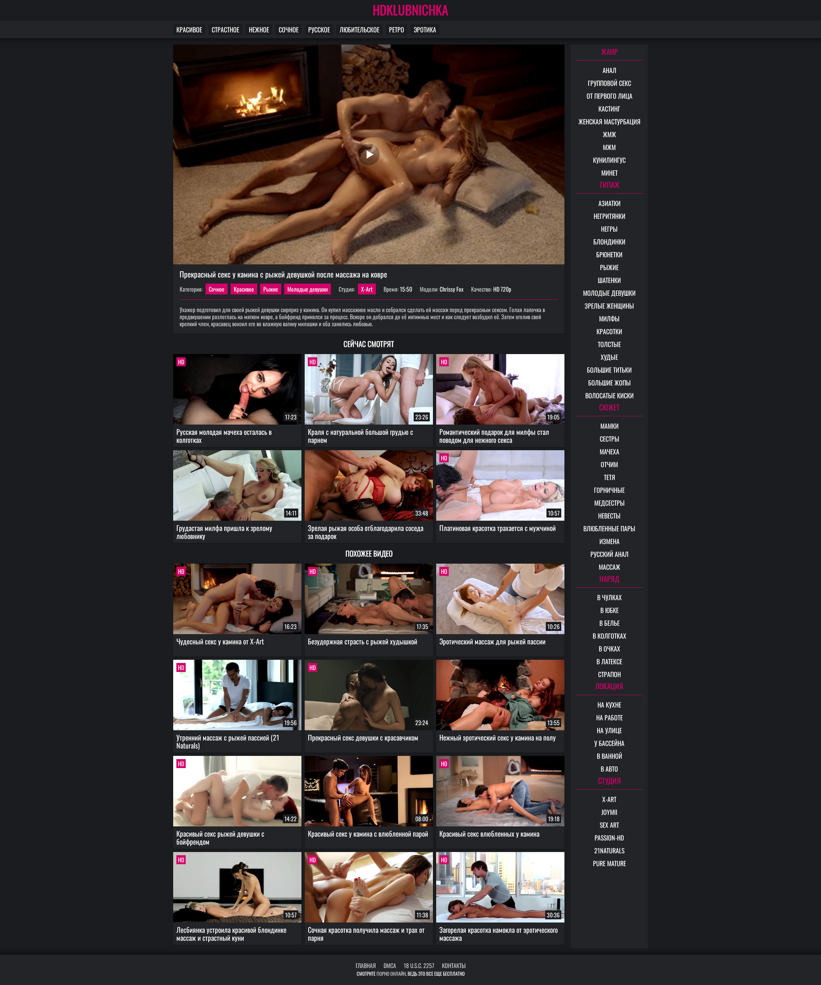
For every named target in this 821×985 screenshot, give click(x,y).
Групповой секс (609, 83)
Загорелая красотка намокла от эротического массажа (498, 933)
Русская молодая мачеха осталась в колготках (224, 435)
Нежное (259, 29)
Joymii (609, 812)
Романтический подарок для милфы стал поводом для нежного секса (494, 435)
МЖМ (609, 147)
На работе (609, 717)
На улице (609, 730)
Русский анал (609, 554)
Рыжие (270, 289)
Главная (366, 965)
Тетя (609, 477)
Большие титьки (609, 370)
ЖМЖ (609, 134)
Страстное (225, 29)
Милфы (609, 318)
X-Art (367, 289)
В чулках (609, 597)
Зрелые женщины (609, 305)
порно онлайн (391, 973)
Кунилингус (609, 160)
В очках (609, 648)
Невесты (609, 515)
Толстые (609, 344)
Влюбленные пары (609, 528)
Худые (609, 357)
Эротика (425, 29)
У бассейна (609, 743)
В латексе (609, 661)
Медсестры (609, 503)
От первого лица (609, 96)
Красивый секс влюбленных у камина (489, 833)
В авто (609, 769)
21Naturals (609, 850)
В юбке (609, 610)
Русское (319, 29)
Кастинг (609, 108)
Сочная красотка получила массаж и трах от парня (366, 933)
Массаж (609, 567)
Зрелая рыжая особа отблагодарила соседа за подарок (365, 532)
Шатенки (609, 280)
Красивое (189, 29)
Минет (609, 173)
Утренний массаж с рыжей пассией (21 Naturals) (227, 741)
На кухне (609, 704)
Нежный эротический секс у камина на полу (497, 737)
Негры (609, 229)
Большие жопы (609, 382)
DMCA (390, 965)
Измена (609, 541)
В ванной (609, 756)
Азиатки (609, 203)
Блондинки (609, 241)
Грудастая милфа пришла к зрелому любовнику (224, 532)
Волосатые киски (609, 395)
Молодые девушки (307, 289)
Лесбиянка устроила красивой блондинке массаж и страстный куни (231, 933)
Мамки (609, 426)
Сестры (609, 438)
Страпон (609, 674)
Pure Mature (609, 863)
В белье (609, 623)
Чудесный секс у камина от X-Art (220, 641)
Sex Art (609, 825)
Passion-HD (609, 837)
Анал (609, 70)
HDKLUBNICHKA (410, 9)
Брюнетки (609, 254)
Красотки (609, 331)
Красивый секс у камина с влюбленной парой (368, 833)
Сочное (289, 29)
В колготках (609, 636)
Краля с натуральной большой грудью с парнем (360, 435)
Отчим (609, 464)
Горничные (609, 490)
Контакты (454, 965)
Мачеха (609, 451)
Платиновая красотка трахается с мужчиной (497, 528)
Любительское (359, 29)
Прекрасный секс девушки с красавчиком (363, 737)
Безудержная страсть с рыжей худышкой (362, 641)
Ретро (396, 29)
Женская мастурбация (609, 121)
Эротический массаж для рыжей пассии (492, 641)
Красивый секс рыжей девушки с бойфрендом (220, 837)
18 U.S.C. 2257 (419, 965)
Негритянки (609, 216)
